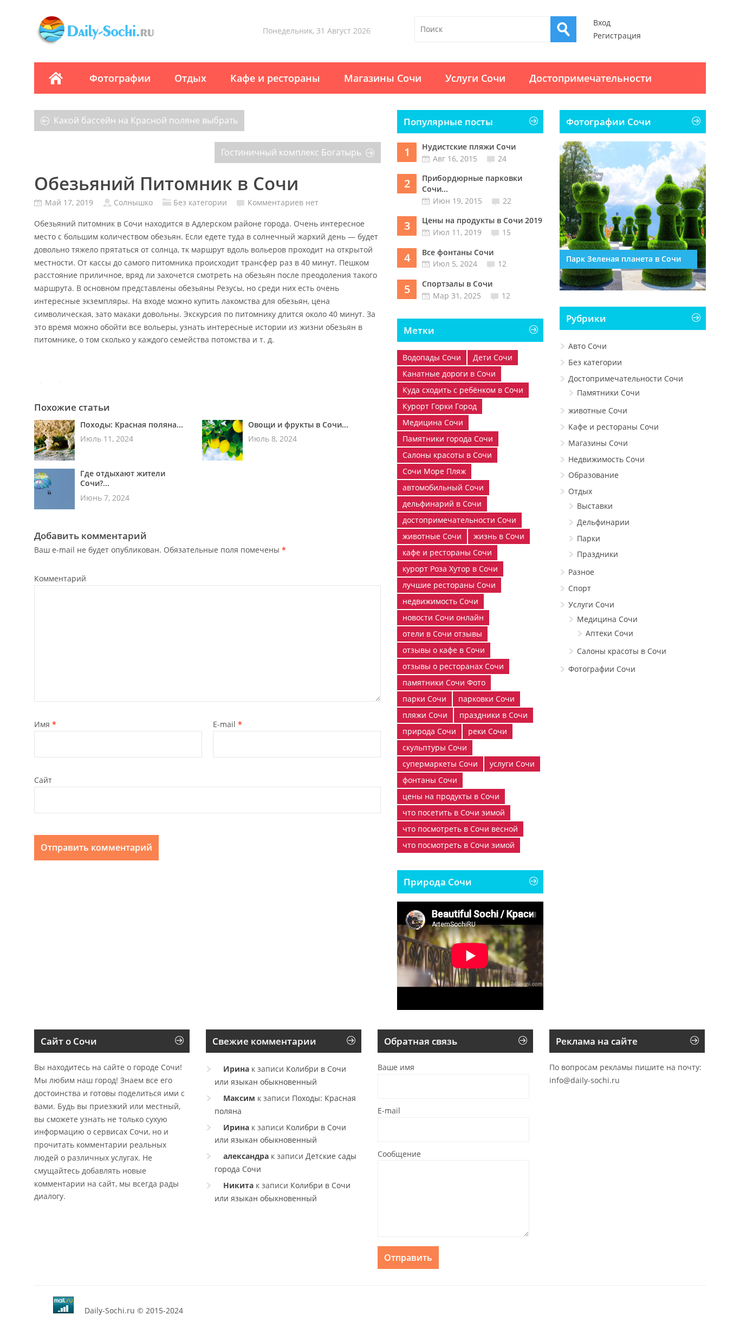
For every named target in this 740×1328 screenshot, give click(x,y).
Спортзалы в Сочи (457, 283)
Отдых (190, 78)
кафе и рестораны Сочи (447, 552)
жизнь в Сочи (498, 536)
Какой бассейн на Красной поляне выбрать (146, 120)
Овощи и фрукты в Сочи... (298, 424)
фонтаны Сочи (430, 780)
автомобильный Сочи (443, 487)
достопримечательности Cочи (459, 520)
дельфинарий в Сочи (442, 503)
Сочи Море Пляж (434, 471)
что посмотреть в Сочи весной (460, 829)
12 (502, 263)
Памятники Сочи (608, 392)
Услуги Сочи (475, 78)
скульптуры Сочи (435, 747)
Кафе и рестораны (275, 78)
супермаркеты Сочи (440, 764)
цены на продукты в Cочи (451, 796)
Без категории (200, 202)
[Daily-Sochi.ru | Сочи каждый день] (106, 44)
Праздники (597, 554)
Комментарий (60, 578)
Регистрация (617, 35)
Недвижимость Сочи (606, 459)
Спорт (579, 588)
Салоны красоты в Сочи (447, 455)
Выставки (595, 506)
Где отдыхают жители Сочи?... (122, 478)
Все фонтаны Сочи (458, 252)
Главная (55, 78)
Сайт (43, 780)
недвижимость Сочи (440, 601)
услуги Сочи (512, 764)
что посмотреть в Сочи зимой (459, 845)
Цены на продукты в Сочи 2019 (482, 220)
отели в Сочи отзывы (442, 634)
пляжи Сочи (425, 715)
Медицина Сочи (433, 422)
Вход (602, 22)
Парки (588, 538)
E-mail (227, 724)
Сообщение (399, 1154)
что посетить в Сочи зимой (454, 812)
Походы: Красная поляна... (131, 424)
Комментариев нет (283, 202)
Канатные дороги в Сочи (449, 373)
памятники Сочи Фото (444, 682)
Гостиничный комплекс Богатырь (291, 152)
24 (502, 158)
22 (507, 201)
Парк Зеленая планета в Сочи (623, 259)
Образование (593, 475)
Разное (581, 572)
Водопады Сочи (432, 357)
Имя (45, 724)
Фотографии (120, 78)
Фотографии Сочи (601, 669)
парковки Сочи (486, 699)
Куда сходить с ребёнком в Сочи (463, 390)
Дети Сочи (492, 357)
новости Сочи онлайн (443, 617)
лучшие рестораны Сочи (449, 585)
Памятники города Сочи (448, 438)
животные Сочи (432, 536)
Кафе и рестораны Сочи (613, 427)
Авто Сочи (587, 346)
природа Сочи (429, 731)
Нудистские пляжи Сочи (469, 146)
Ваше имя (396, 1067)
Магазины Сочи (382, 78)
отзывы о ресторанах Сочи (453, 666)
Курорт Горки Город (440, 406)
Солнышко (133, 202)
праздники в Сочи (493, 715)
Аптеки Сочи (609, 633)
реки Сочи (487, 731)
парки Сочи (424, 699)
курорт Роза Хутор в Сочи (450, 568)
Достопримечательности (590, 78)
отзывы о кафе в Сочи (444, 650)
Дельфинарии (603, 522)
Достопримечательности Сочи (625, 378)
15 (506, 232)
